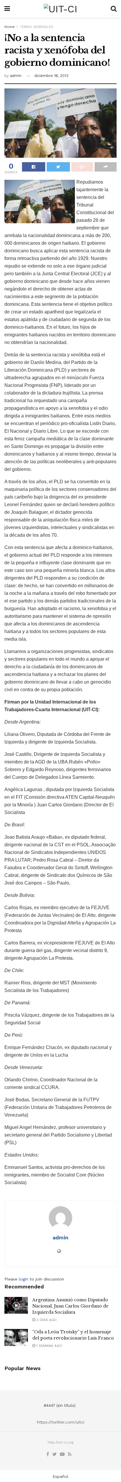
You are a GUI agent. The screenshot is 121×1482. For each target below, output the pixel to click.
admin (15, 75)
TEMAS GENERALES (36, 27)
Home (9, 27)
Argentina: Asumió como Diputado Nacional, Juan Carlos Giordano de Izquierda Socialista (70, 1306)
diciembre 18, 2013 (51, 75)
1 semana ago (48, 1346)
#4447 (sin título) (59, 1405)
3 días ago (46, 1320)
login (23, 1279)
